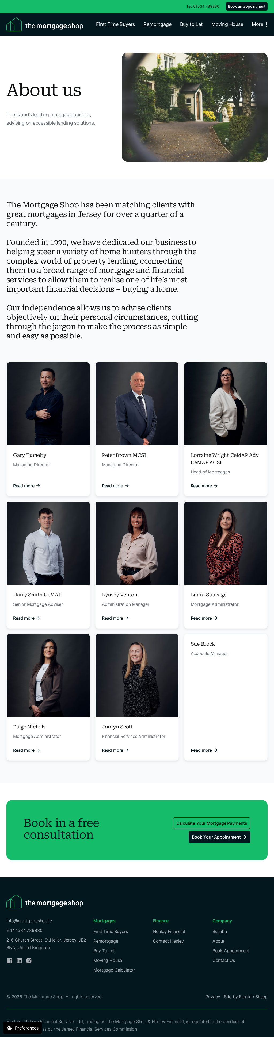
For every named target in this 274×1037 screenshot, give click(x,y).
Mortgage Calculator (114, 970)
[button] (261, 24)
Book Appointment (231, 950)
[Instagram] (29, 961)
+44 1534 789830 (24, 930)
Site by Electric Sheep (246, 996)
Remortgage (157, 24)
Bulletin (219, 931)
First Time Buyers (115, 24)
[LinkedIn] (19, 961)
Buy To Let (104, 950)
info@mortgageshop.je (29, 920)
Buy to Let (191, 24)
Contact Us (223, 960)
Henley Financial (169, 931)
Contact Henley (168, 941)
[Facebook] (9, 961)
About (218, 941)
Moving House (227, 24)
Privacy (213, 996)
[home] (44, 24)
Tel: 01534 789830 (202, 6)
